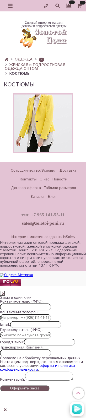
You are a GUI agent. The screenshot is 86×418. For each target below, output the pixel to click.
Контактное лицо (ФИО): (22, 302)
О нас (44, 179)
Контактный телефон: (19, 312)
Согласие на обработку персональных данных (40, 358)
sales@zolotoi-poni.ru (43, 223)
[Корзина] (80, 6)
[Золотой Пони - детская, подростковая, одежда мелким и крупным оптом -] (43, 32)
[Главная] (6, 60)
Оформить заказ (24, 388)
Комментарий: (12, 380)
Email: (5, 325)
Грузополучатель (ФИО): (21, 330)
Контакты (28, 179)
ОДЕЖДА (23, 59)
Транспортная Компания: (22, 347)
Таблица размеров (60, 188)
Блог (52, 196)
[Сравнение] (69, 5)
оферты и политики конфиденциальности (37, 367)
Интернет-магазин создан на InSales (43, 237)
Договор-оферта (26, 188)
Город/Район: (12, 342)
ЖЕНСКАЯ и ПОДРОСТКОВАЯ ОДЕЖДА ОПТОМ (35, 66)
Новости (59, 179)
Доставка (67, 170)
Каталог (38, 196)
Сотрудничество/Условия (33, 170)
